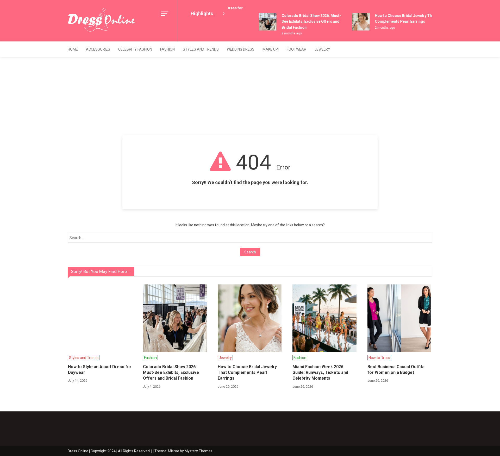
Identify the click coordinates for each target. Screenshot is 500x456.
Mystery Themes (199, 451)
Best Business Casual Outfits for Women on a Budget (395, 369)
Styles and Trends (201, 49)
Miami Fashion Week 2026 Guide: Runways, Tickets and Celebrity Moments (320, 372)
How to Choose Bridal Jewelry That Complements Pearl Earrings (247, 372)
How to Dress (379, 358)
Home (73, 49)
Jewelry (322, 49)
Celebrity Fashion (135, 49)
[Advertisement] (250, 96)
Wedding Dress (240, 49)
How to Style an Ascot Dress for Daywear (100, 369)
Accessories (98, 49)
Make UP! (270, 49)
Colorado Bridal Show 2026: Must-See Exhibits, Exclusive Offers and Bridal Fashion (308, 21)
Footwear (296, 49)
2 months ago (288, 33)
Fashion (167, 49)
